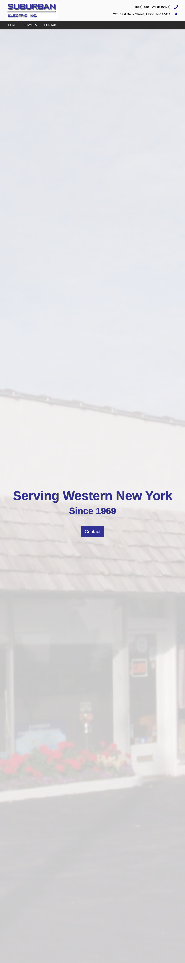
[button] (92, 531)
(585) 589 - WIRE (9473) (153, 6)
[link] (12, 25)
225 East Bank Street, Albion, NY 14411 (142, 14)
